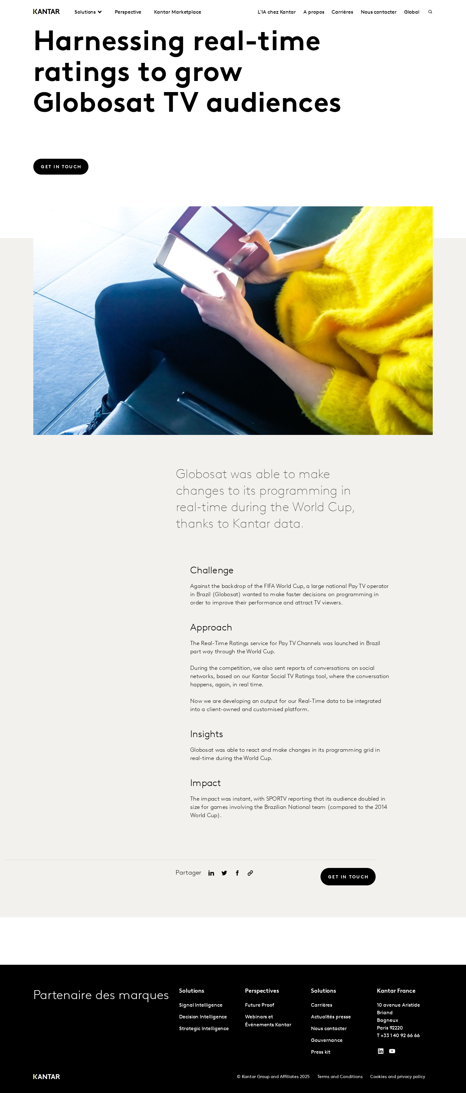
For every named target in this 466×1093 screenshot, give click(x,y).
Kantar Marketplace (177, 12)
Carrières (342, 12)
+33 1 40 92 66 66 (400, 1035)
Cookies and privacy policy (397, 1077)
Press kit (320, 1052)
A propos (313, 12)
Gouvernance (327, 1040)
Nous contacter (379, 12)
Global (412, 12)
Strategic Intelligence (204, 1028)
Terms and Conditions (340, 1077)
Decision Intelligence (203, 1017)
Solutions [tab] (85, 12)
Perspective (128, 12)
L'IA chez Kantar (277, 12)
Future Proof (259, 1005)
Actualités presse (331, 1017)
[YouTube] (381, 1052)
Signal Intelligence (200, 1005)
